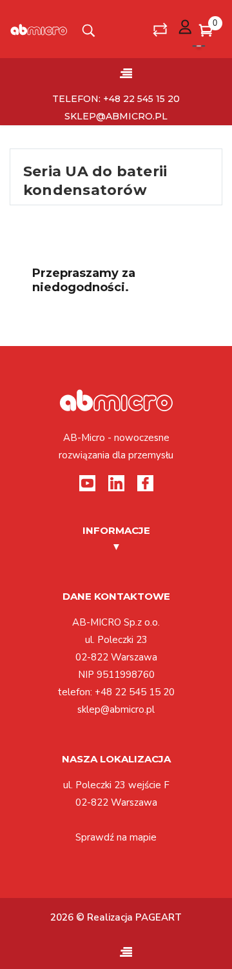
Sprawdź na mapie (116, 837)
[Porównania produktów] (160, 29)
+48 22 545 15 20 (135, 692)
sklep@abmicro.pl (116, 116)
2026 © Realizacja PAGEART (116, 917)
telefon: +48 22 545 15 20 (116, 99)
